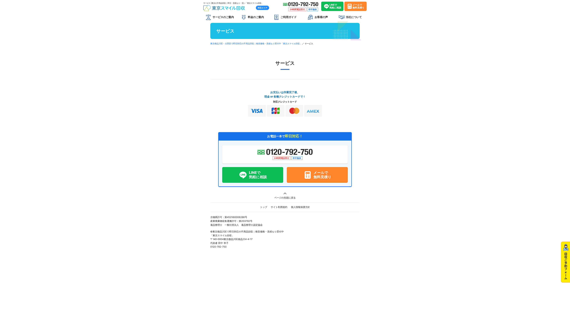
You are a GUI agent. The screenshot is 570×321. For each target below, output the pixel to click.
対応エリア (262, 8)
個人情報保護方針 (300, 207)
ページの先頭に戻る (285, 197)
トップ (263, 207)
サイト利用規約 (279, 207)
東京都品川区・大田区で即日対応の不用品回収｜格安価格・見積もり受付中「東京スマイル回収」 (256, 43)
